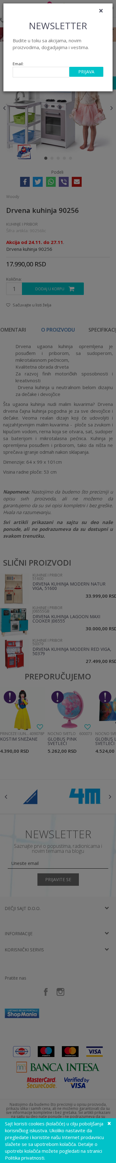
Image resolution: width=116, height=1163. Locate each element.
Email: (18, 64)
